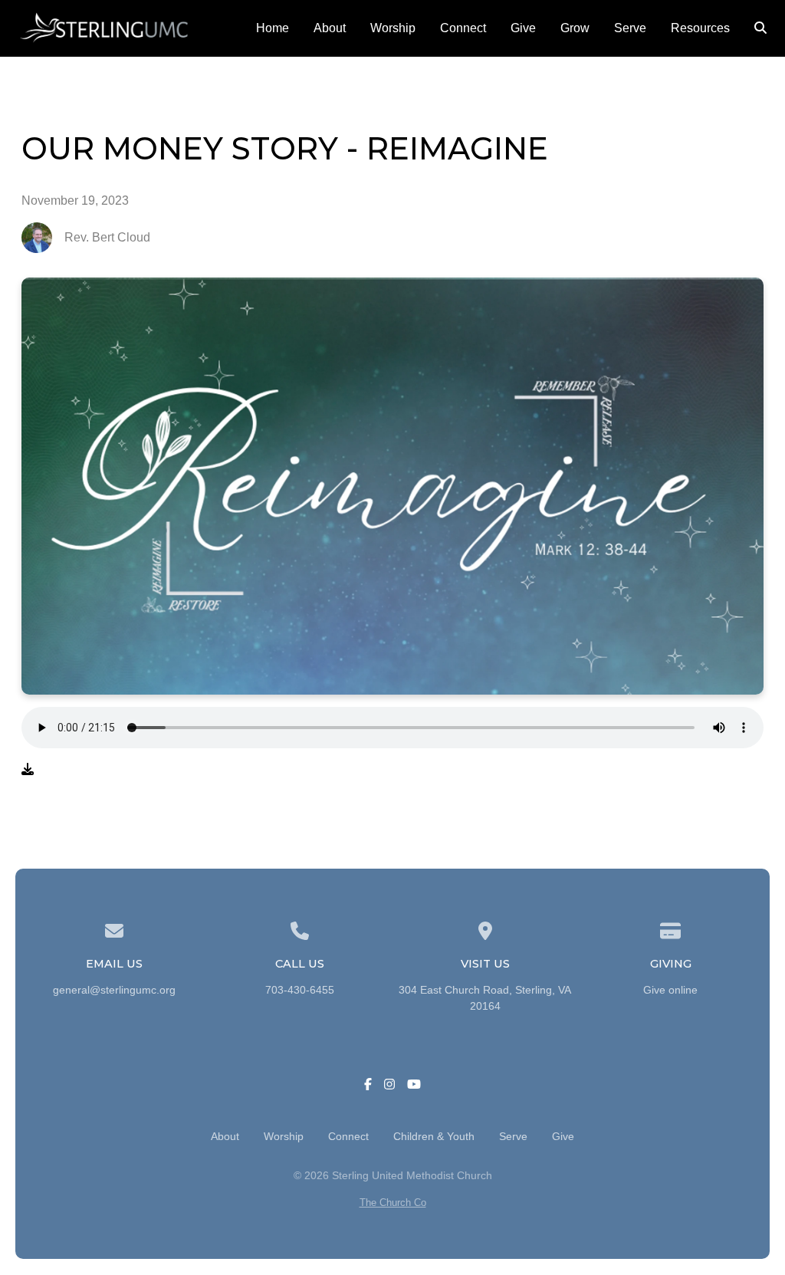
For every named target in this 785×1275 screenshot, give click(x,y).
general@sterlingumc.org (114, 990)
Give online (670, 990)
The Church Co (393, 1202)
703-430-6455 (299, 990)
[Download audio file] (27, 770)
